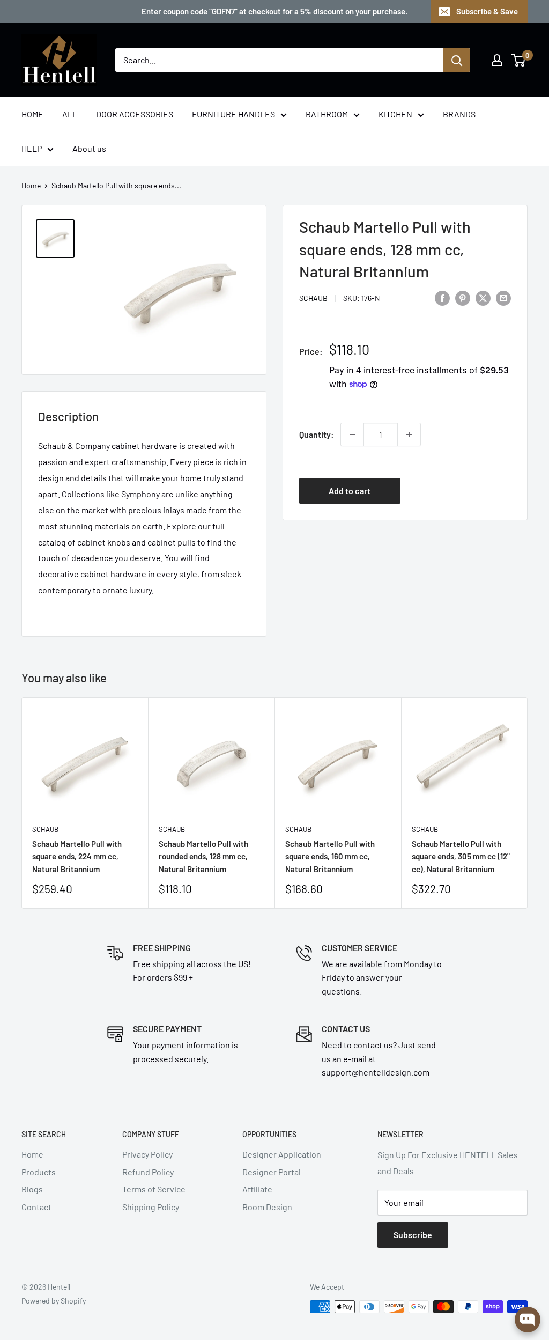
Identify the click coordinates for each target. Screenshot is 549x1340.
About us (89, 148)
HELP (31, 148)
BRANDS (459, 114)
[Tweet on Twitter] (483, 297)
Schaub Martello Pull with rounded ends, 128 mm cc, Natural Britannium (203, 856)
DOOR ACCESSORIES (134, 114)
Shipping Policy (150, 1207)
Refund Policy (148, 1172)
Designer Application (281, 1154)
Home (31, 185)
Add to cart (349, 490)
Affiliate (257, 1189)
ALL (69, 114)
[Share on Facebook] (442, 297)
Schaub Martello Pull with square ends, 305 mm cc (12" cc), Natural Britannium (461, 856)
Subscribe (413, 1234)
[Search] (456, 60)
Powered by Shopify (53, 1300)
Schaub (313, 298)
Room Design (267, 1207)
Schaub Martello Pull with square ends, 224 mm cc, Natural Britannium (77, 856)
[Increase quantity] (409, 434)
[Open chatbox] (527, 1319)
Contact (36, 1207)
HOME (32, 114)
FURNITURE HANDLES (233, 114)
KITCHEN (395, 114)
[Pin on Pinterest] (462, 297)
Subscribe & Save (487, 11)
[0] (518, 60)
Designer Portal (271, 1172)
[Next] (527, 803)
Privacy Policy (147, 1154)
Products (38, 1172)
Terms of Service (154, 1189)
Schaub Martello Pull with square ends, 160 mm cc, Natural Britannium (330, 856)
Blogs (32, 1189)
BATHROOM (327, 114)
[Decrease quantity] (352, 434)
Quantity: (316, 434)
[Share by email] (503, 297)
